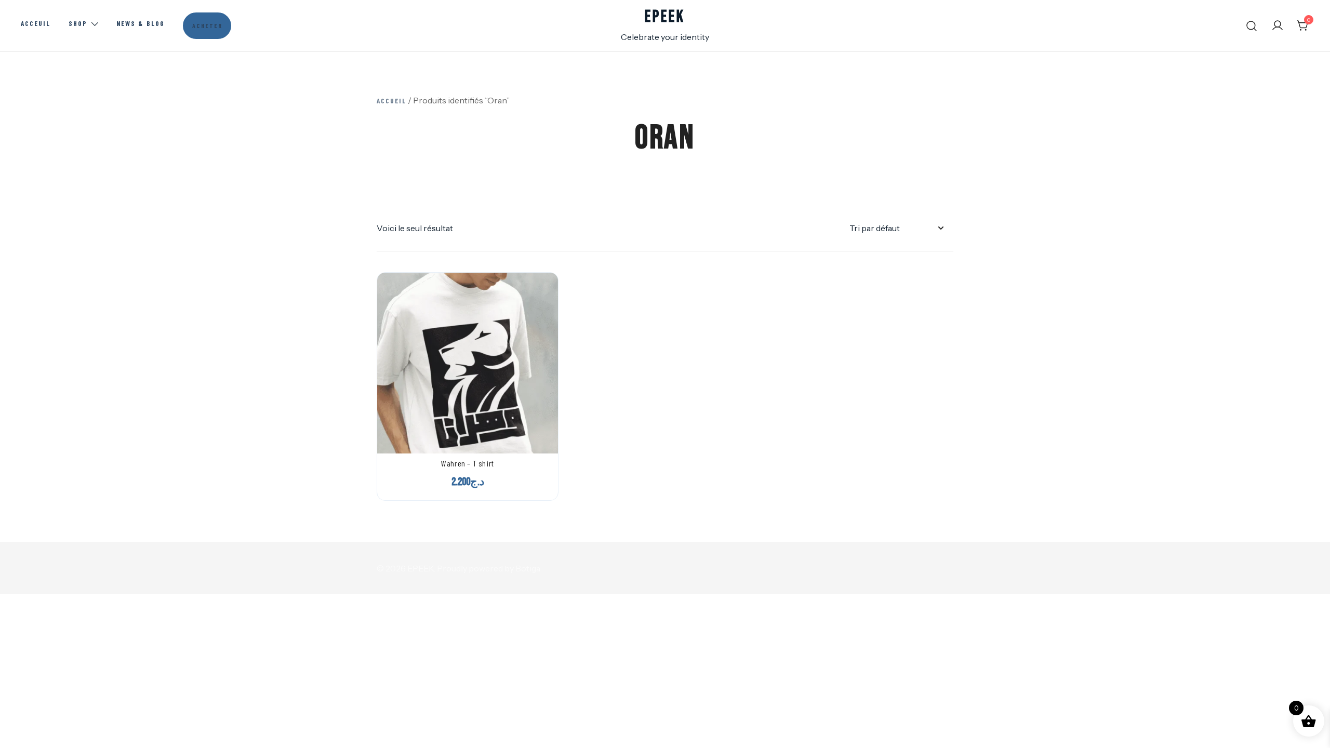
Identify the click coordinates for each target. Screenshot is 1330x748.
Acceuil (35, 23)
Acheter (207, 25)
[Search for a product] (1251, 26)
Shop (78, 23)
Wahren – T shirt (467, 463)
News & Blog (140, 23)
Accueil (391, 101)
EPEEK (665, 17)
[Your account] (1277, 26)
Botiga (527, 568)
